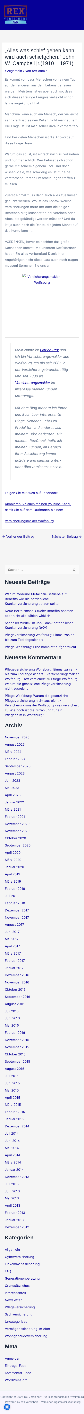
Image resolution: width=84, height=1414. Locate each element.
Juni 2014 (12, 1141)
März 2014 (13, 1162)
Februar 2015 (15, 1112)
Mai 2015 (12, 1090)
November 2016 (17, 982)
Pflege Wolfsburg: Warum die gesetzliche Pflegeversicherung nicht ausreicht (42, 683)
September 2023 (17, 766)
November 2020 (17, 831)
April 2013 (12, 1205)
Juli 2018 (12, 896)
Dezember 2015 (17, 1040)
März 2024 (13, 752)
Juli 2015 (12, 1076)
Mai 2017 (12, 939)
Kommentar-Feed (18, 1373)
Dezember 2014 (17, 1126)
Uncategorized (16, 1321)
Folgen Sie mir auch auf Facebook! (31, 493)
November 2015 (17, 1047)
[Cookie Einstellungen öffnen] (7, 1409)
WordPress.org (16, 1380)
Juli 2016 (12, 1011)
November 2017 (17, 917)
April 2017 (12, 946)
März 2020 (13, 860)
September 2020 (17, 845)
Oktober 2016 (15, 989)
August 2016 (14, 1004)
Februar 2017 (15, 961)
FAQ (8, 1271)
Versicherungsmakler (32, 383)
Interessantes (15, 1293)
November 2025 (17, 737)
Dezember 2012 (17, 1227)
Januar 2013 (14, 1220)
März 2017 (13, 953)
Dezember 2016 (17, 975)
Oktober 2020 (15, 838)
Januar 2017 (14, 968)
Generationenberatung (22, 1278)
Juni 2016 (12, 1018)
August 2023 (15, 773)
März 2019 (13, 881)
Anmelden (12, 1358)
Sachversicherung (18, 1314)
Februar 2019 (15, 889)
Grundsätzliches (17, 1286)
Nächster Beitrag (67, 536)
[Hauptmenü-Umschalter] (75, 15)
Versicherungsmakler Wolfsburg (29, 521)
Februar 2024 (15, 759)
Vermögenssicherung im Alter (27, 1329)
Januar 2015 (14, 1119)
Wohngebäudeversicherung (26, 1336)
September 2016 (17, 997)
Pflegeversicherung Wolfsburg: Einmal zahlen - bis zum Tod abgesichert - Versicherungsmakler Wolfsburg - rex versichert (42, 674)
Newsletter (13, 1300)
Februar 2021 (15, 817)
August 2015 (14, 1069)
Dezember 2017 (17, 910)
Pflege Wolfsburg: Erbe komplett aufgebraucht (40, 647)
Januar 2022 (14, 802)
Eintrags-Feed (16, 1366)
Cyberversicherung (19, 1257)
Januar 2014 (14, 1170)
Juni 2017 (12, 932)
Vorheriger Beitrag (18, 536)
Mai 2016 (12, 1025)
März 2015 (13, 1105)
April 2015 (12, 1098)
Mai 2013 (12, 1198)
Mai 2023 (12, 788)
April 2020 (13, 852)
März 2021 (13, 809)
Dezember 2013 (17, 1177)
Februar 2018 (15, 903)
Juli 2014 (12, 1133)
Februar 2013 (15, 1213)
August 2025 (15, 744)
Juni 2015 (12, 1083)
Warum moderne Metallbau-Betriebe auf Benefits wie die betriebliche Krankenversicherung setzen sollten (36, 599)
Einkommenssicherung (22, 1264)
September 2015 (17, 1061)
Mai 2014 (12, 1148)
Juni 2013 (12, 1191)
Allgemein (14, 71)
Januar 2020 (14, 867)
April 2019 (12, 874)
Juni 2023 (12, 780)
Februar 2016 (15, 1033)
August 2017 (14, 924)
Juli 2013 (12, 1184)
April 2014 (12, 1155)
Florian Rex (49, 350)
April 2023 (13, 795)
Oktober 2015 (15, 1054)
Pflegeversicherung (20, 1307)
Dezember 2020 (17, 824)
